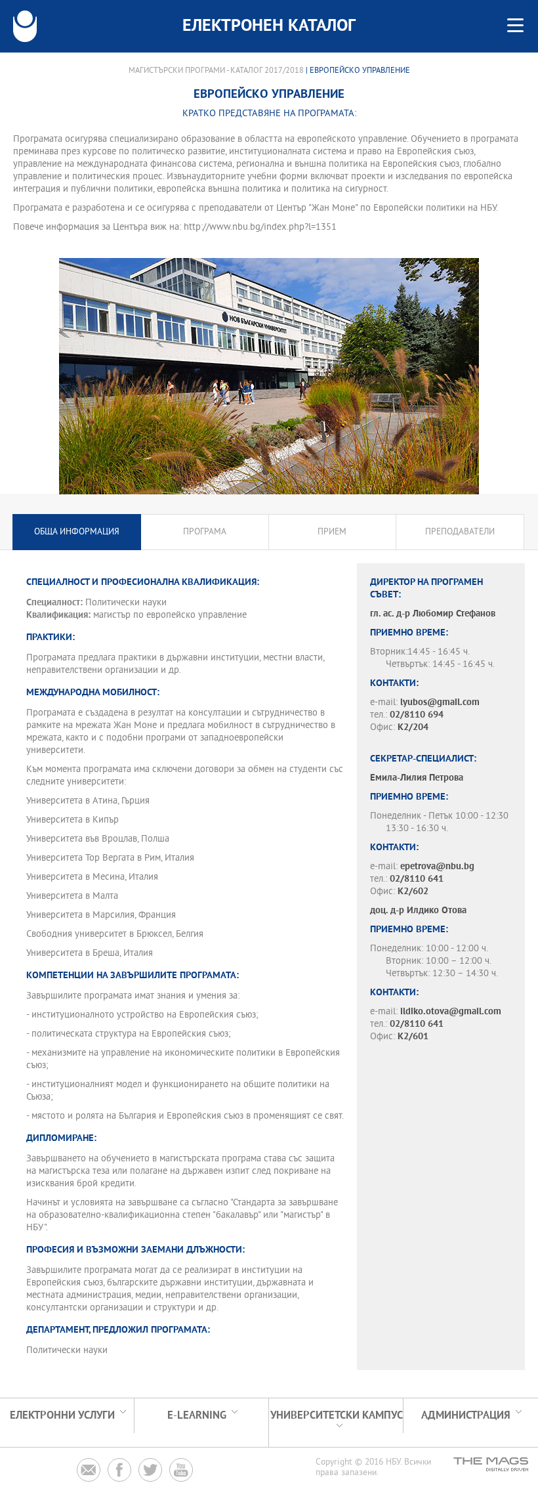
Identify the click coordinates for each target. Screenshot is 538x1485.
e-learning (196, 1416)
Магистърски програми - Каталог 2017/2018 (216, 71)
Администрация (465, 1416)
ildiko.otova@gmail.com (450, 1012)
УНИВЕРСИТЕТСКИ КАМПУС (336, 1416)
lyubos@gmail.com (440, 703)
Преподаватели (460, 532)
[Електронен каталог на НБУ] (25, 26)
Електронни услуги (62, 1416)
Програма (204, 532)
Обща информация (76, 532)
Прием (332, 532)
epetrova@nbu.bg (437, 867)
